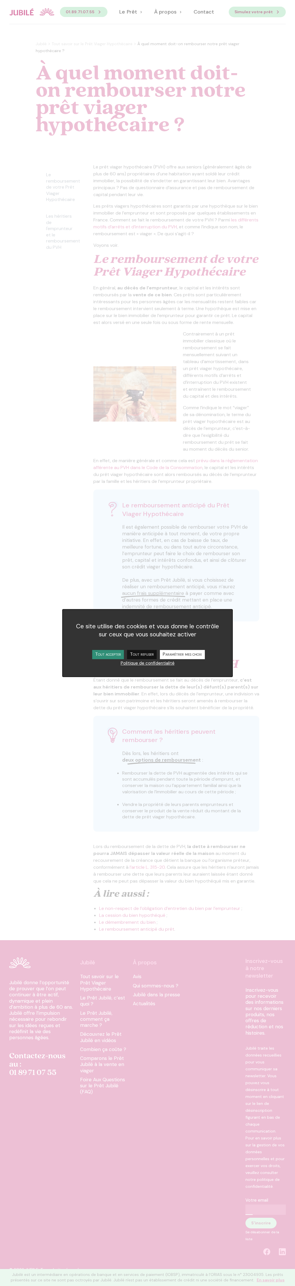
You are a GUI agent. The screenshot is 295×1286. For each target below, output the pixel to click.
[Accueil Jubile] (31, 12)
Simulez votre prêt (254, 11)
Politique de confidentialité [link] (148, 663)
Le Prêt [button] (128, 12)
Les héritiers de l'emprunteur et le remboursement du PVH (63, 231)
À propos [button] (166, 12)
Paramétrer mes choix (182, 654)
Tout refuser (142, 654)
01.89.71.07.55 (80, 11)
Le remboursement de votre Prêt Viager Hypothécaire (63, 187)
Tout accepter (108, 654)
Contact (204, 12)
